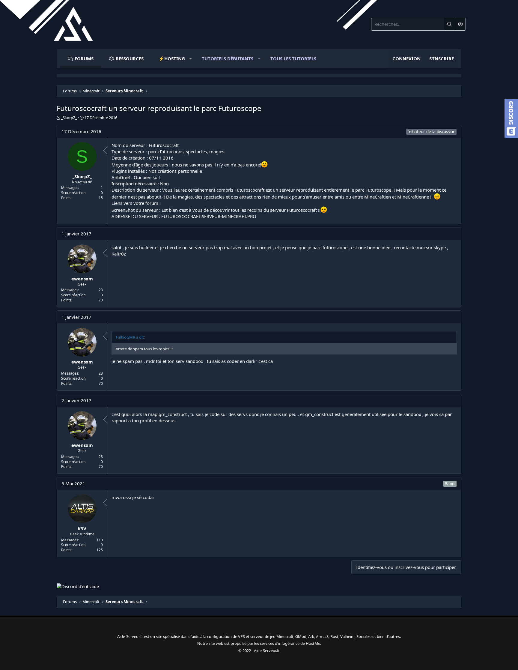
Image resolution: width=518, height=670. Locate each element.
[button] (173, 58)
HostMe (313, 643)
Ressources (130, 58)
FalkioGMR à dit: (130, 337)
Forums (84, 58)
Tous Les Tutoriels (293, 58)
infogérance (288, 643)
